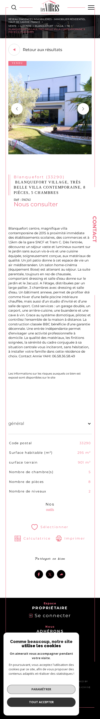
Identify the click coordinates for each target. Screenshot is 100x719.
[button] (83, 109)
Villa (60, 25)
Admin (84, 687)
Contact (94, 229)
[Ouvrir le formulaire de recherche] (14, 7)
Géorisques (64, 377)
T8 (68, 25)
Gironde (25, 25)
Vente (12, 25)
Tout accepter (41, 702)
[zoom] (50, 153)
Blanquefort (44, 25)
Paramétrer (41, 689)
